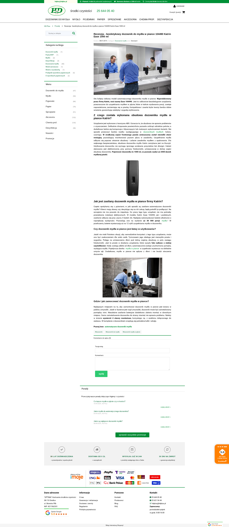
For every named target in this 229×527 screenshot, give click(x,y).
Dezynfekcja (50, 61)
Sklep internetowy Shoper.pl (114, 525)
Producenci (118, 500)
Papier (48, 106)
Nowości (49, 133)
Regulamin (83, 507)
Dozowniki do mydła (55, 90)
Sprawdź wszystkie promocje (132, 435)
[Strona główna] (55, 12)
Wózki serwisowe (52, 67)
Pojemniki (50, 101)
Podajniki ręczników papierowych (58, 73)
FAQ (116, 507)
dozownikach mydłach (153, 132)
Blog (116, 504)
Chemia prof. (51, 122)
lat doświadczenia (63, 456)
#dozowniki (98, 332)
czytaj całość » (166, 407)
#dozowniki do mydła (113, 332)
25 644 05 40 (157, 497)
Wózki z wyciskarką (53, 70)
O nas (81, 497)
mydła (164, 221)
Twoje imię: (99, 346)
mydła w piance (132, 248)
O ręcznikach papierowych (55, 76)
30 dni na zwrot (167, 456)
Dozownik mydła (52, 52)
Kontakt (117, 497)
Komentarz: (99, 355)
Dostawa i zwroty (86, 504)
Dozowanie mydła (52, 64)
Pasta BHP (50, 55)
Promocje (50, 138)
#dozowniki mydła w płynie (131, 332)
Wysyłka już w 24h (132, 456)
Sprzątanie (50, 112)
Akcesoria (50, 117)
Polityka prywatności (87, 510)
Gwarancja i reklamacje (88, 500)
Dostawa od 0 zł (96, 456)
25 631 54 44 (157, 500)
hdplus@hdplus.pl (61, 1)
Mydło (48, 58)
